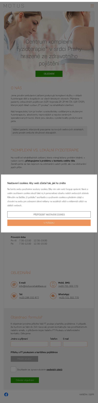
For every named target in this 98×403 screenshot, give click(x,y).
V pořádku (49, 222)
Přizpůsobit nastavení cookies (49, 214)
